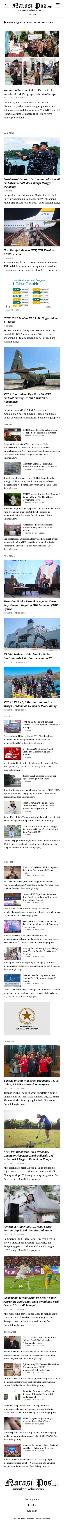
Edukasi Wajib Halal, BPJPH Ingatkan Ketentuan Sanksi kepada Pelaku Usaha (41, 870)
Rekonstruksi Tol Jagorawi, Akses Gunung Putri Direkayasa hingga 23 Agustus (39, 978)
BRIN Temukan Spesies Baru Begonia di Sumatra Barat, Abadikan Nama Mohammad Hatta (41, 497)
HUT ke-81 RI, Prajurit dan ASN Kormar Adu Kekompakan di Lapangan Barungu (41, 724)
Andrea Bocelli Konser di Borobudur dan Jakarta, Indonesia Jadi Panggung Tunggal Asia (40, 924)
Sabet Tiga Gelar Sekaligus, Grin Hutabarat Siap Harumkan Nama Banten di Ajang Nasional (38, 805)
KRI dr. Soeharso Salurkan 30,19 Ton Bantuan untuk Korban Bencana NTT (28, 656)
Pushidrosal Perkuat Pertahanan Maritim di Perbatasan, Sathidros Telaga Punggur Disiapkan (32, 182)
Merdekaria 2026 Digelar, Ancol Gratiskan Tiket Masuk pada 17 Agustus (38, 751)
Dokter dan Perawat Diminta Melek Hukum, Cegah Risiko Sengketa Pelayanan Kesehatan (40, 1340)
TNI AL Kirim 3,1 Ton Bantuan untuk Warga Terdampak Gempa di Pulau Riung (30, 704)
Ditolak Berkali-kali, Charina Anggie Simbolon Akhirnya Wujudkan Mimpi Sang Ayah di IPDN (40, 829)
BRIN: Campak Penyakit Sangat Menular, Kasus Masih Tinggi (38, 1420)
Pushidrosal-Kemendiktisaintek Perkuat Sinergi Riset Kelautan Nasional (38, 527)
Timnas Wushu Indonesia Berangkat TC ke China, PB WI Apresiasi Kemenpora (31, 1082)
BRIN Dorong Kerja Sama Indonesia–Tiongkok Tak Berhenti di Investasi (40, 431)
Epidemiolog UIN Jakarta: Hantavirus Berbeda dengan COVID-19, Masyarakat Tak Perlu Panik (41, 1367)
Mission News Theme (23, 1519)
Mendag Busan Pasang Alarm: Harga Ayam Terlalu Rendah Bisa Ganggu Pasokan (40, 951)
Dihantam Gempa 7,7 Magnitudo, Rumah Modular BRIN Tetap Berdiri (40, 465)
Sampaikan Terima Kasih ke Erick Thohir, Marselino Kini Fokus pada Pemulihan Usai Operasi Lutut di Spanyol (31, 1301)
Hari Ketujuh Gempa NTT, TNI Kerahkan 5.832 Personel (30, 252)
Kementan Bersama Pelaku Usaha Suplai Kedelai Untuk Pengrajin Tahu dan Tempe (30, 92)
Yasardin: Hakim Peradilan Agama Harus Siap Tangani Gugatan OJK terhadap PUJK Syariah (31, 605)
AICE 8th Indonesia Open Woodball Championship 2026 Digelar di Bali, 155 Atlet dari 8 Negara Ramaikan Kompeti (29, 1155)
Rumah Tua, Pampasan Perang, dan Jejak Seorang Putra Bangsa (39, 777)
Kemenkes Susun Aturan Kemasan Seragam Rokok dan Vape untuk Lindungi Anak (39, 1394)
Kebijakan (32, 1510)
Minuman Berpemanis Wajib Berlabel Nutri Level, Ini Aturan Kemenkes (40, 1447)
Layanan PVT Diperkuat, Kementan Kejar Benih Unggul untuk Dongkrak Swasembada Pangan (40, 897)
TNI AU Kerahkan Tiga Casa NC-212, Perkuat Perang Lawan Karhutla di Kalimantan (27, 397)
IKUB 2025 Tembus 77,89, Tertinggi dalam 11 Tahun (31, 320)
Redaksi (32, 1505)
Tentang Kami (32, 1499)
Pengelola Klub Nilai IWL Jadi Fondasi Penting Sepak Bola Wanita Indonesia (28, 1228)
